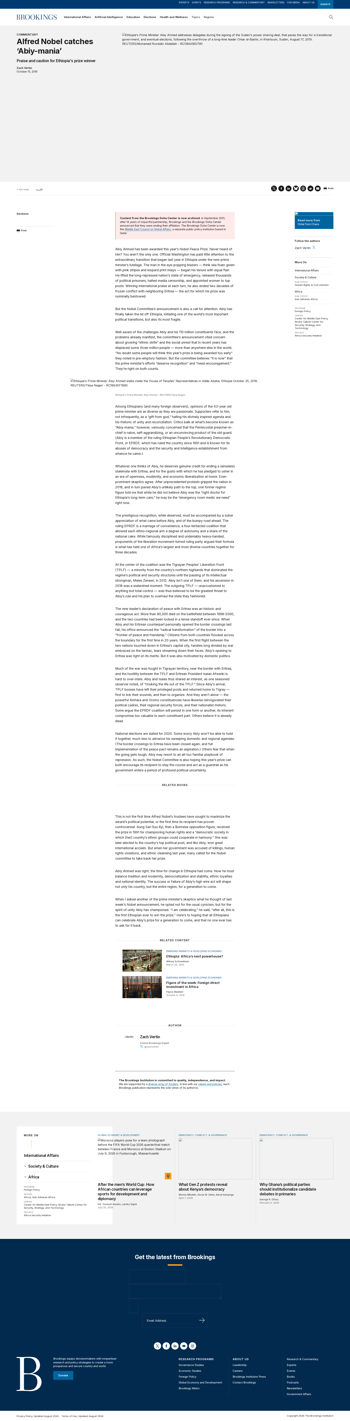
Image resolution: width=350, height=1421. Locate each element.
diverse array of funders (163, 1084)
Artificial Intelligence (109, 17)
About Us (309, 2)
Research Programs (217, 2)
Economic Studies (190, 1371)
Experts (184, 2)
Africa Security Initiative (308, 335)
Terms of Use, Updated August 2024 (82, 1416)
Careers (238, 1371)
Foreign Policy (303, 311)
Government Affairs (299, 1394)
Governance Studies (191, 1365)
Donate (325, 4)
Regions (209, 17)
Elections (150, 17)
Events (196, 2)
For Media (293, 2)
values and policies (210, 1084)
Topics (195, 17)
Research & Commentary (249, 2)
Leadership (240, 1365)
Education (133, 17)
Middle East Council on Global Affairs (148, 229)
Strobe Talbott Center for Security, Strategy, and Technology (309, 325)
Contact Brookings (244, 1382)
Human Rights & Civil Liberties (312, 284)
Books (291, 1376)
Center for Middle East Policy (311, 318)
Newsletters (276, 2)
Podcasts (293, 1382)
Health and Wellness (174, 17)
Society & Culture (305, 277)
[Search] (331, 17)
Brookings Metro (189, 1388)
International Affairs (77, 17)
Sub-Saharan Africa (306, 299)
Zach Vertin (24, 68)
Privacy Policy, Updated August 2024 (38, 1416)
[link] (43, 1166)
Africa (298, 291)
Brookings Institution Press (249, 1376)
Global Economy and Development (200, 1382)
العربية (39, 189)
